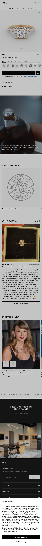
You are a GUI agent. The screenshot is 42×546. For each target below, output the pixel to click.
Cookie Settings (21, 542)
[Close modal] (21, 273)
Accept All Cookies (21, 537)
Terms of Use (13, 531)
